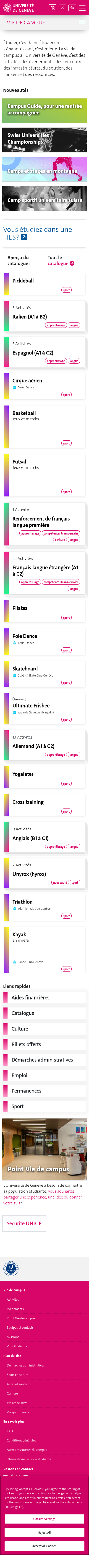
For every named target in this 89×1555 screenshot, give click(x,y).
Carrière (12, 1393)
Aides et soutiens (19, 1384)
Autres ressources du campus (27, 1450)
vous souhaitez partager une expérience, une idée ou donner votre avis (42, 1197)
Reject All (44, 1532)
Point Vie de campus (21, 1318)
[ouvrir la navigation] (82, 8)
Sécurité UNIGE (24, 1223)
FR (52, 8)
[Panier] (72, 8)
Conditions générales (21, 1440)
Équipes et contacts (20, 1327)
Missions (13, 1337)
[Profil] (62, 8)
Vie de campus (26, 22)
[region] (44, 1515)
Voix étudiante (17, 1346)
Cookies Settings (44, 1519)
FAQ (10, 1431)
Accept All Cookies (44, 1546)
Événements (15, 1309)
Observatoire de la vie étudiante (29, 1459)
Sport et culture (17, 1375)
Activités (13, 1299)
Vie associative (17, 1403)
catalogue (59, 263)
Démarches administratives (26, 1365)
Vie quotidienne (18, 1412)
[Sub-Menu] (82, 22)
